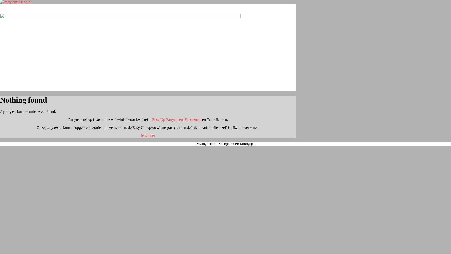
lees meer (148, 136)
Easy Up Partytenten (167, 120)
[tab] (148, 136)
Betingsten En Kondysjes (236, 144)
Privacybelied (205, 144)
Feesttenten (193, 120)
